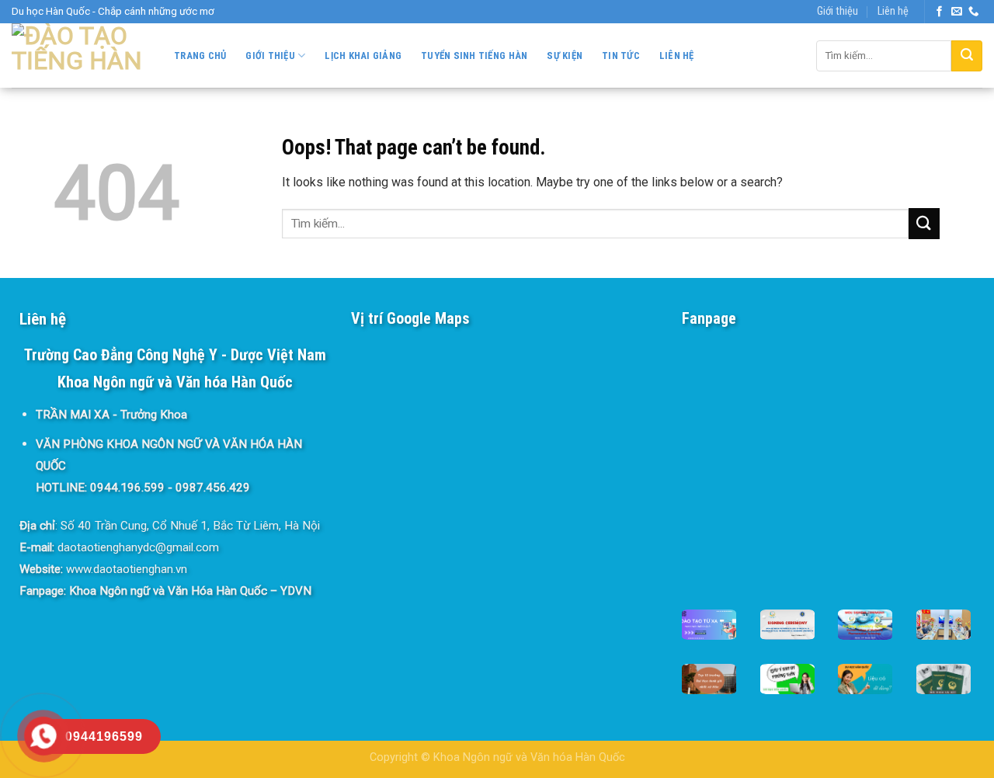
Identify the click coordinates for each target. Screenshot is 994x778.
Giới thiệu (837, 11)
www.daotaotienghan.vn (126, 569)
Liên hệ (893, 11)
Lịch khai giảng (363, 55)
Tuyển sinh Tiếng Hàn (474, 55)
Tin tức (621, 55)
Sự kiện (564, 55)
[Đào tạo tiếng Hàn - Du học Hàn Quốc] (77, 55)
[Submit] (966, 55)
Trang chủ (200, 55)
